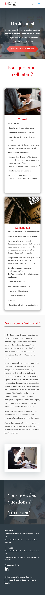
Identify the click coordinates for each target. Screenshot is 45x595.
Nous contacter (19, 513)
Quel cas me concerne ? (22, 49)
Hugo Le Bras (20, 579)
